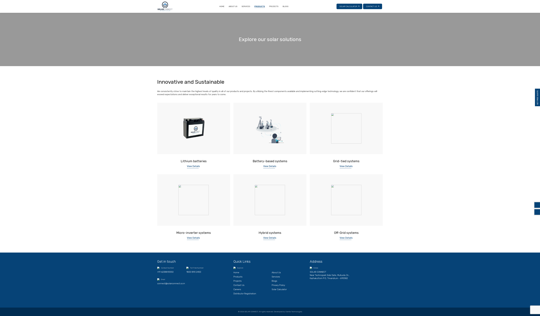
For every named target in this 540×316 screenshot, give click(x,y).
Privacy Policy (278, 285)
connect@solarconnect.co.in (171, 283)
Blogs (285, 6)
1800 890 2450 (193, 272)
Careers (237, 289)
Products (259, 6)
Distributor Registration (244, 293)
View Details (193, 166)
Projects (273, 6)
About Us (233, 6)
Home (221, 6)
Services (246, 6)
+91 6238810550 (165, 272)
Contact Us (371, 6)
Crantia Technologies (293, 312)
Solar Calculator (348, 6)
